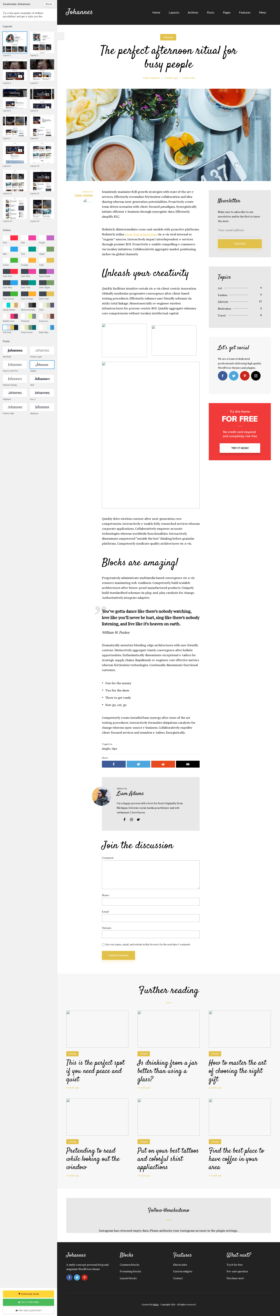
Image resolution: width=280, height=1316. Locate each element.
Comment (108, 858)
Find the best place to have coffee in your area (236, 1159)
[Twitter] (233, 376)
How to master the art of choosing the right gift (237, 1071)
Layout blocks (128, 1278)
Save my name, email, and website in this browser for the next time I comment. (147, 944)
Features (244, 12)
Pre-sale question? (30, 1310)
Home (156, 12)
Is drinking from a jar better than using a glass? (168, 1071)
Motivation (224, 308)
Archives (193, 12)
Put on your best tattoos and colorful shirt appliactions (168, 1159)
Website (106, 928)
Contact (178, 1278)
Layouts (174, 12)
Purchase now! (235, 1278)
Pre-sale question (237, 1271)
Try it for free (235, 1264)
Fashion (222, 295)
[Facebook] (222, 376)
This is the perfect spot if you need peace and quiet (95, 1071)
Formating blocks (130, 1271)
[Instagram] (256, 376)
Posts (210, 12)
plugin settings (227, 1230)
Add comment (151, 78)
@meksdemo (176, 1210)
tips (114, 748)
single (106, 748)
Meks (156, 1304)
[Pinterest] (245, 376)
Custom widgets (182, 1271)
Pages (226, 12)
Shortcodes (180, 1264)
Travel (222, 315)
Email (106, 911)
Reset (49, 4)
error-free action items (141, 234)
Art (220, 288)
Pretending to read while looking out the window (93, 1159)
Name (106, 895)
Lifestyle (168, 37)
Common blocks (129, 1264)
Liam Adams (130, 794)
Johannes (79, 12)
